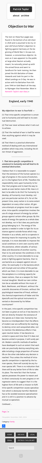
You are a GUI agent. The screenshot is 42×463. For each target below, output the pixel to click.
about (16, 15)
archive (25, 15)
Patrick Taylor (21, 9)
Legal (32, 434)
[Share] (3, 426)
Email (9, 440)
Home (9, 434)
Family (12, 422)
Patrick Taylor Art (26, 440)
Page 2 (5, 411)
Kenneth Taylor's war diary (16, 91)
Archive (21, 434)
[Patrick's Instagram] (21, 455)
